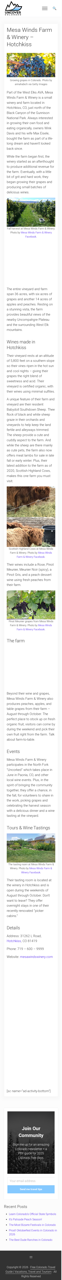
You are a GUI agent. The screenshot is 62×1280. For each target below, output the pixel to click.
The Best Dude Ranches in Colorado (30, 1239)
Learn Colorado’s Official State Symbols (32, 1214)
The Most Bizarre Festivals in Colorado (32, 1225)
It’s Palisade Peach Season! (25, 1219)
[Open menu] (31, 1257)
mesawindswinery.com (36, 957)
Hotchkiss (14, 941)
